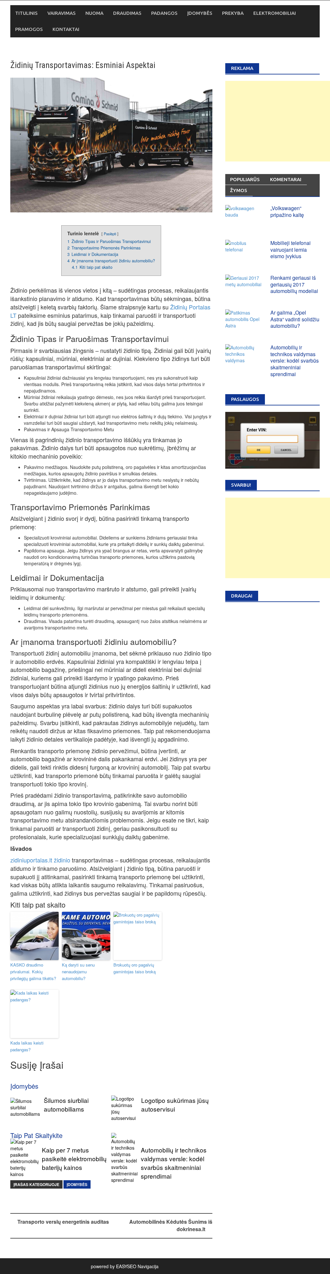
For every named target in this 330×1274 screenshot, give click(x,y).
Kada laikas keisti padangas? (27, 1046)
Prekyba (233, 13)
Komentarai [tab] (285, 179)
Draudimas (127, 13)
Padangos (164, 13)
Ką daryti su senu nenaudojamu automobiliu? (78, 971)
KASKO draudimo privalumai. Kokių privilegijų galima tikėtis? (33, 971)
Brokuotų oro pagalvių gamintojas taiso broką (134, 968)
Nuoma (94, 13)
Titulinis (26, 13)
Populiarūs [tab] (245, 179)
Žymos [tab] (238, 190)
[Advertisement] (277, 121)
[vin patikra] (272, 439)
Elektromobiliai (274, 13)
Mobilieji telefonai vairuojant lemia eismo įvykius (290, 249)
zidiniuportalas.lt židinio (40, 860)
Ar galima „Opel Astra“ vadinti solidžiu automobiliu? (294, 319)
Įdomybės (199, 13)
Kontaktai (66, 29)
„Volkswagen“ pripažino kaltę (287, 211)
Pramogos (29, 29)
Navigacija (148, 1266)
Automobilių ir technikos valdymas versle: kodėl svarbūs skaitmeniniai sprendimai (294, 361)
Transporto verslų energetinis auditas (63, 1221)
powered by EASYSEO (113, 1266)
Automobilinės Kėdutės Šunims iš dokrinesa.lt (170, 1225)
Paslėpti (110, 233)
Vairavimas (61, 13)
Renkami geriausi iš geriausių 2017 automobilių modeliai (294, 284)
